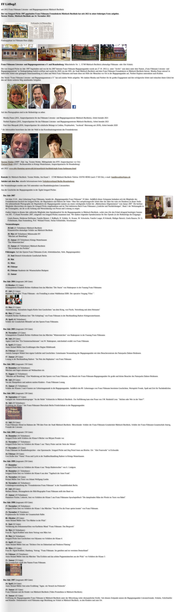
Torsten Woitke (7, 162)
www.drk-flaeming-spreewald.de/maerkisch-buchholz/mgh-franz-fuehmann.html (42, 168)
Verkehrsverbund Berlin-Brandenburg (58, 181)
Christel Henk (7, 164)
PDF (30, 40)
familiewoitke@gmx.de (120, 177)
